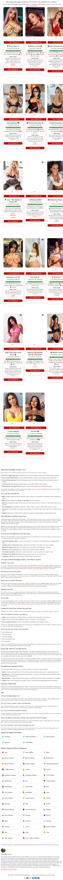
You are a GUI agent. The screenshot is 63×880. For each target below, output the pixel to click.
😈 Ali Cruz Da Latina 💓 (35, 123)
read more (13, 215)
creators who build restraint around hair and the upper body (28, 568)
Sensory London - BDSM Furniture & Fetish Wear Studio (44, 875)
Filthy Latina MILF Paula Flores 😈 (13, 353)
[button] (13, 65)
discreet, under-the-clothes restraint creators (23, 604)
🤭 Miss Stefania (13, 431)
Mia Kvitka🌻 (35, 277)
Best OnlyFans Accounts (53, 844)
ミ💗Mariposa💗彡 (35, 200)
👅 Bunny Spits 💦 (13, 46)
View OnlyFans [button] (13, 42)
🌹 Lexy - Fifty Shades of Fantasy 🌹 (13, 201)
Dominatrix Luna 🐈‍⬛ (13, 277)
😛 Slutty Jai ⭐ (57, 277)
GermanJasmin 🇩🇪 (13, 123)
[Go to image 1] (12, 191)
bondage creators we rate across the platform (37, 489)
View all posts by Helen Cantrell (8, 869)
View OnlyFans (12, 69)
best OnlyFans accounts (27, 844)
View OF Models (33, 5)
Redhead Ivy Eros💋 (35, 46)
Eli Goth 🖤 (35, 431)
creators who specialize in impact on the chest (17, 586)
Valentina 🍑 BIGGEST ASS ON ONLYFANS (35, 353)
